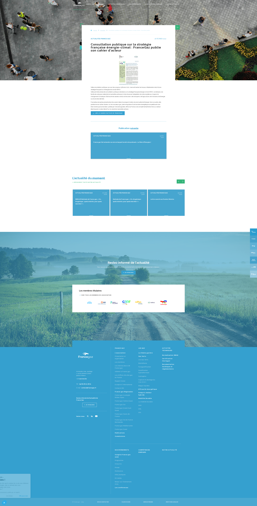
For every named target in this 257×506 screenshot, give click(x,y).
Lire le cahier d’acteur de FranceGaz (109, 113)
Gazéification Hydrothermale (143, 371)
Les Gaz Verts (143, 359)
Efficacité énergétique (147, 389)
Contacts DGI (119, 388)
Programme (119, 460)
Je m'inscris (129, 272)
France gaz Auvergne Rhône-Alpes (122, 396)
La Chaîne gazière (145, 353)
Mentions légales (172, 501)
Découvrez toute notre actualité (87, 182)
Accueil (95, 30)
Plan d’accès (126, 501)
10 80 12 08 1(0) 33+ (85, 384)
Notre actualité (173, 4)
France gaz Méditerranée (124, 426)
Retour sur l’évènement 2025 (123, 483)
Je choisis (23, 496)
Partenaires (119, 471)
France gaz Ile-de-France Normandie (124, 421)
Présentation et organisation (120, 357)
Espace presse (148, 501)
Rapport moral (120, 381)
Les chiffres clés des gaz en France (124, 376)
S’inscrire (118, 464)
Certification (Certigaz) (167, 360)
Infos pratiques (120, 474)
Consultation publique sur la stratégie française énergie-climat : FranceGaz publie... (129, 30)
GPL (139, 412)
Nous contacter (103, 501)
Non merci (9, 496)
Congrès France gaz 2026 (123, 456)
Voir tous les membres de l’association (96, 295)
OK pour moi (37, 496)
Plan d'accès (83, 379)
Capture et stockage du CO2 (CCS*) (146, 381)
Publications (120, 433)
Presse (117, 467)
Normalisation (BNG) (170, 355)
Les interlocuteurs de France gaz (122, 367)
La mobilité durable (145, 402)
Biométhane (142, 363)
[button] (4, 502)
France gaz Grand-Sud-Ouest (123, 409)
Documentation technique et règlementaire (168, 367)
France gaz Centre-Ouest (124, 401)
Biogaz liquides (143, 385)
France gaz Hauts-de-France (122, 415)
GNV (140, 405)
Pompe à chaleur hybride (145, 394)
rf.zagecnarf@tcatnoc (88, 388)
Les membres (120, 362)
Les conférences (121, 487)
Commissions (120, 436)
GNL (140, 409)
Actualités (102, 30)
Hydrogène (142, 376)
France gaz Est (120, 404)
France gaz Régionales (124, 391)
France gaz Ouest (121, 429)
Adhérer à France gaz (122, 371)
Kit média (118, 478)
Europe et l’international (123, 384)
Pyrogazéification (144, 367)
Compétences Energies (154, 4)
